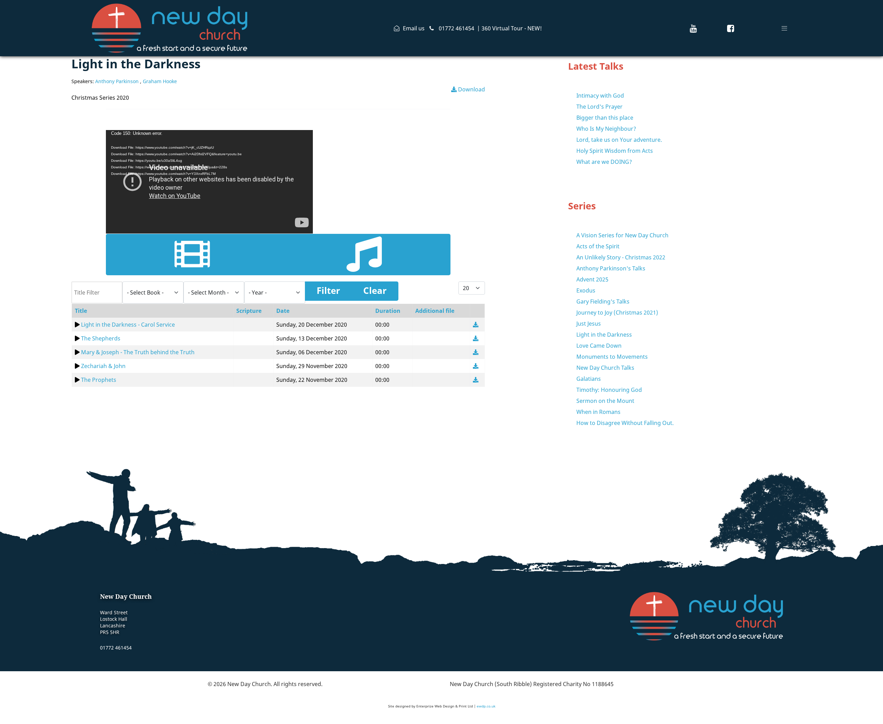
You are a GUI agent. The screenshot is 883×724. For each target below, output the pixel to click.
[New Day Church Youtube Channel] (693, 28)
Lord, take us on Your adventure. (619, 139)
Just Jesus (588, 323)
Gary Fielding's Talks (602, 301)
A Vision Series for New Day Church (622, 235)
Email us (414, 28)
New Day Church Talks (605, 367)
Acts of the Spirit (597, 246)
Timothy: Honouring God (609, 390)
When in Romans (598, 412)
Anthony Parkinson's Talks (610, 268)
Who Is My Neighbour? (606, 128)
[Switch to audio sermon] (364, 254)
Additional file (434, 311)
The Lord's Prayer (599, 106)
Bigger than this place (604, 117)
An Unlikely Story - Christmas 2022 (620, 257)
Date (282, 311)
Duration (387, 311)
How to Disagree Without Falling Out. (625, 423)
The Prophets (98, 380)
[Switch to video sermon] (192, 254)
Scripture (248, 311)
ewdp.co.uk (486, 706)
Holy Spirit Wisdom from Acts (614, 151)
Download (471, 89)
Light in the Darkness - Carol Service (128, 324)
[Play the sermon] (77, 324)
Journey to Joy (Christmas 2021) (617, 312)
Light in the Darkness (604, 334)
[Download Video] (475, 324)
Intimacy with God (600, 95)
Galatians (588, 379)
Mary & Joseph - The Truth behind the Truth (138, 352)
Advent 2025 (592, 279)
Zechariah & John (103, 366)
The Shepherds (100, 338)
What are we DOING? (604, 162)
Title (81, 311)
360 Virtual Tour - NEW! (512, 28)
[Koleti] (169, 27)
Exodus (585, 290)
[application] (209, 182)
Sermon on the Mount (605, 401)
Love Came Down (599, 345)
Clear (375, 291)
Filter (328, 291)
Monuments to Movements (612, 356)
